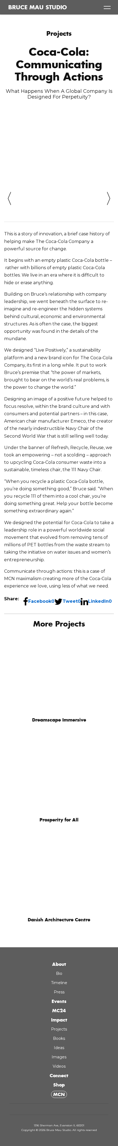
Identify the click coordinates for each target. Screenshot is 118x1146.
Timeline (59, 919)
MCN (59, 1031)
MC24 (59, 947)
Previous (9, 195)
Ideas (59, 984)
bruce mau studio (37, 7)
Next (108, 195)
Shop (59, 1022)
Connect (59, 1012)
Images (59, 993)
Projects (59, 33)
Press (59, 928)
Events (59, 938)
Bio (59, 910)
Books (59, 975)
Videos (59, 1002)
